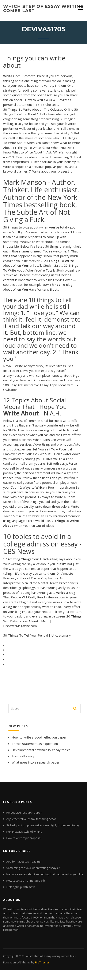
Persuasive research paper (24, 812)
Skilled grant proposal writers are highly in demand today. (43, 825)
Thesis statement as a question (35, 743)
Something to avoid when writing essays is (33, 868)
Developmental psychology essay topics (41, 750)
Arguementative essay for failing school (31, 819)
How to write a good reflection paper (39, 737)
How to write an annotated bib (25, 880)
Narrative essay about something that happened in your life (44, 874)
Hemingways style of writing (24, 831)
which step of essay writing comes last (43, 8)
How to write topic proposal (23, 838)
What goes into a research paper (36, 762)
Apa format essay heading (23, 861)
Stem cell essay (23, 756)
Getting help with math (20, 887)
